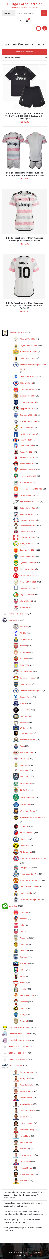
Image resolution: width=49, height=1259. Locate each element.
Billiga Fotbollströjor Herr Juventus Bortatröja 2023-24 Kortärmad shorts (24, 174)
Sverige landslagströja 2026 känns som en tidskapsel (23, 1229)
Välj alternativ (25, 112)
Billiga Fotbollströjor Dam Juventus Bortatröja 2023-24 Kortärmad (24, 239)
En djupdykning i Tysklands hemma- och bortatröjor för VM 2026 (22, 1220)
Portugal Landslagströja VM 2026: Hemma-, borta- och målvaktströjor (23, 1204)
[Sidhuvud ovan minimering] (44, 28)
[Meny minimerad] (38, 28)
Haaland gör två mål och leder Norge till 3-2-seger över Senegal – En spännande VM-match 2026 (24, 1195)
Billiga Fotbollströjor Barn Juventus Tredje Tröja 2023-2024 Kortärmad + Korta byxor (24, 116)
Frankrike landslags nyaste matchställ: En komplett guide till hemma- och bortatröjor (23, 1212)
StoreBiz (29, 1255)
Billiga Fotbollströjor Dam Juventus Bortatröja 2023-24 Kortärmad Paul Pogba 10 (24, 305)
